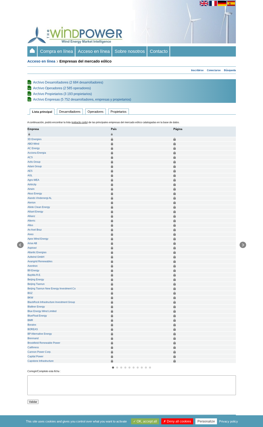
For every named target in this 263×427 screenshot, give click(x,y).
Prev (20, 245)
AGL (30, 175)
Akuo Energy (35, 193)
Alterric (31, 220)
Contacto (158, 51)
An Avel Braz (35, 229)
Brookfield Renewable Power (44, 342)
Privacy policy (228, 421)
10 (150, 368)
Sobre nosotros (129, 51)
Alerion (32, 202)
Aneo (30, 234)
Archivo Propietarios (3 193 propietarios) (62, 94)
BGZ (30, 293)
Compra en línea (56, 51)
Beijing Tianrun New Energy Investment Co (52, 288)
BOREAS (33, 329)
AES (30, 170)
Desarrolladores (70, 111)
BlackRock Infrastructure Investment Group (51, 302)
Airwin (31, 189)
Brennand (33, 338)
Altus (30, 225)
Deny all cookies (178, 421)
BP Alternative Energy (40, 333)
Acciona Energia (37, 152)
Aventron (33, 266)
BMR (30, 320)
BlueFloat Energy (37, 315)
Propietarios (119, 111)
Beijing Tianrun (36, 284)
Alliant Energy (35, 211)
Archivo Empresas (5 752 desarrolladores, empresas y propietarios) (82, 99)
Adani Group (35, 166)
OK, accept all (146, 421)
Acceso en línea (93, 51)
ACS (30, 157)
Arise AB (32, 243)
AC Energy (34, 148)
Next (243, 245)
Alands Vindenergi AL (40, 198)
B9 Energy (33, 270)
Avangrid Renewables (40, 261)
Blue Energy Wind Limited (42, 311)
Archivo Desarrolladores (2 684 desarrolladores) (68, 82)
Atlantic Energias (37, 252)
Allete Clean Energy (39, 207)
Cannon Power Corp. (39, 351)
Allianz (31, 216)
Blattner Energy (36, 306)
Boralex (32, 324)
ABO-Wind (33, 143)
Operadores (96, 111)
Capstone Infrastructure (41, 361)
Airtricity (32, 184)
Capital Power (35, 356)
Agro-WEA (33, 180)
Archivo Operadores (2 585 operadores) (62, 88)
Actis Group (34, 161)
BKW (30, 297)
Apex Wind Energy (38, 238)
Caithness (33, 347)
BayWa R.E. (34, 275)
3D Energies (35, 139)
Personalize (206, 421)
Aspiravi (32, 247)
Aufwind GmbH (36, 256)
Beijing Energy (36, 279)
